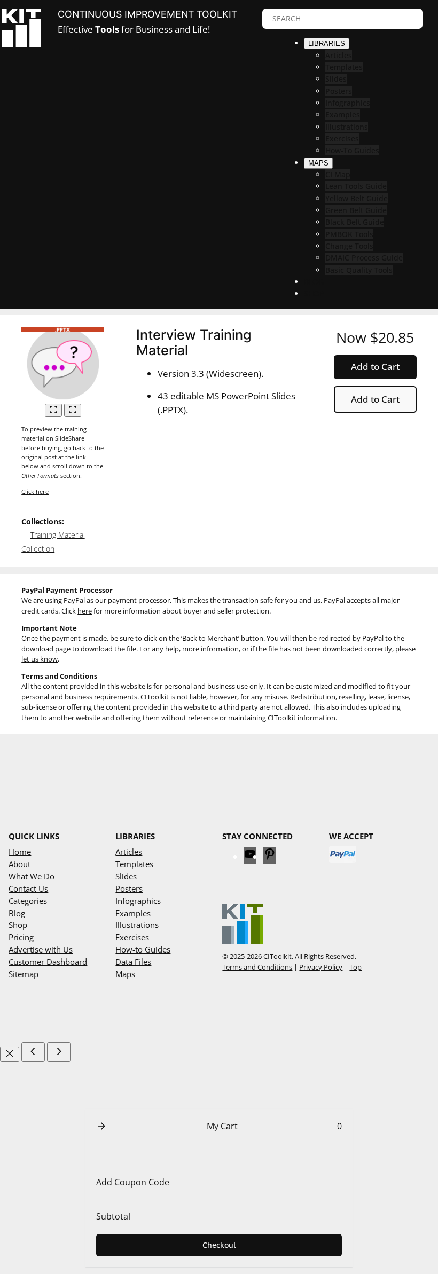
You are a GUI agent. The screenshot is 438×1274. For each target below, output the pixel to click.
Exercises (132, 937)
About (19, 864)
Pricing (21, 937)
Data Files (133, 961)
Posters (129, 888)
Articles (128, 851)
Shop (18, 924)
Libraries (135, 836)
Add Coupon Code (132, 1182)
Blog (17, 913)
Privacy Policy (320, 967)
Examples (133, 913)
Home (20, 851)
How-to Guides (142, 949)
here (84, 611)
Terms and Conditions (257, 967)
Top (355, 967)
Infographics (138, 900)
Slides (126, 876)
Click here (35, 491)
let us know (39, 659)
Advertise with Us (41, 949)
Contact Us (28, 888)
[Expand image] (53, 410)
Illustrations (137, 924)
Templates (134, 864)
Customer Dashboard (48, 961)
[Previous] (33, 1052)
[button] (101, 1126)
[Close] (9, 1054)
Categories (28, 900)
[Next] (59, 1052)
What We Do (31, 876)
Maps (125, 974)
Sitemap (23, 974)
